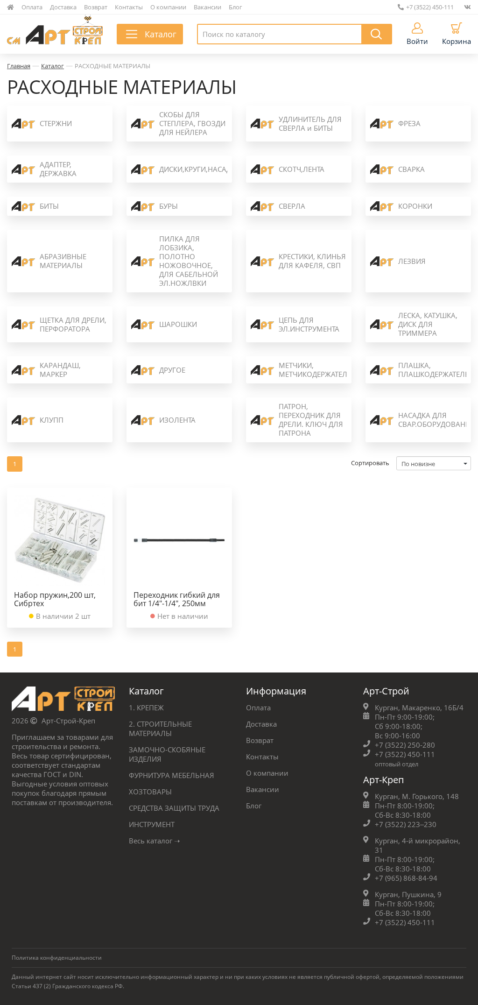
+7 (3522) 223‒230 (405, 824)
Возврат (95, 7)
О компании (168, 7)
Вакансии (207, 7)
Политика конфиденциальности (57, 958)
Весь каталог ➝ (154, 840)
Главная (18, 66)
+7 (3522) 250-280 (405, 745)
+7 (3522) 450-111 (430, 7)
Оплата (31, 7)
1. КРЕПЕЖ (146, 707)
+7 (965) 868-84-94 (406, 878)
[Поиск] (376, 34)
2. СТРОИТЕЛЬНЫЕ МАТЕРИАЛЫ (160, 728)
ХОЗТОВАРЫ (150, 791)
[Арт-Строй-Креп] (63, 701)
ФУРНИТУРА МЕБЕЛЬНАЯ (171, 775)
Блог (235, 7)
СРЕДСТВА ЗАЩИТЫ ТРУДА (174, 808)
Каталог (52, 66)
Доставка (63, 7)
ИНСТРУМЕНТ (152, 824)
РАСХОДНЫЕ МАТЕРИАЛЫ (112, 66)
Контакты (129, 7)
